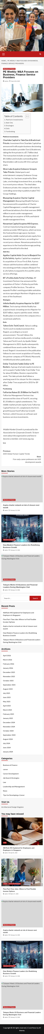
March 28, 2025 (15, 81)
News (5, 791)
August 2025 (8, 689)
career (5, 769)
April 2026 (7, 655)
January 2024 (8, 752)
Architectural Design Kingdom (12, 807)
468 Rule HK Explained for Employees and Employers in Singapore (18, 614)
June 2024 (7, 747)
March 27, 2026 (14, 894)
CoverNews (32, 1028)
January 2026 (8, 668)
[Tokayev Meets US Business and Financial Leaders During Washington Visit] (22, 568)
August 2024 (8, 739)
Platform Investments (14, 120)
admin (6, 81)
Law (4, 782)
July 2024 (6, 743)
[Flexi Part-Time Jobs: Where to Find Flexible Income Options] (22, 872)
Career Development (11, 774)
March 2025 (7, 710)
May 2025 (6, 701)
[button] (3, 54)
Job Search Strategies (11, 778)
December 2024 (9, 722)
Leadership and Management (14, 787)
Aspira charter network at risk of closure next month (20, 627)
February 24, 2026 (15, 550)
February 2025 (8, 714)
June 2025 (7, 697)
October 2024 (8, 731)
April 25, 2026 (13, 852)
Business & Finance (9, 68)
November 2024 (9, 727)
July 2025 (6, 693)
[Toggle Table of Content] (26, 116)
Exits (8, 128)
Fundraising (10, 131)
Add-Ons (9, 123)
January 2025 (8, 718)
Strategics (10, 125)
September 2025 (9, 685)
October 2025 (8, 681)
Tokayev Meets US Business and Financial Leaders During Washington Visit (21, 641)
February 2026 (8, 664)
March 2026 (7, 660)
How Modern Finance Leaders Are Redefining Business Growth (20, 634)
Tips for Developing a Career (14, 795)
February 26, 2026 (15, 510)
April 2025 (7, 706)
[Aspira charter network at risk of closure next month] (22, 488)
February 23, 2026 (15, 590)
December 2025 (9, 672)
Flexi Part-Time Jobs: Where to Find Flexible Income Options (19, 620)
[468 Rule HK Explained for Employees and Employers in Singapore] (22, 831)
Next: (27, 459)
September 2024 (9, 735)
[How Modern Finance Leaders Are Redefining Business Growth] (22, 528)
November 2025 (9, 676)
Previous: (16, 452)
